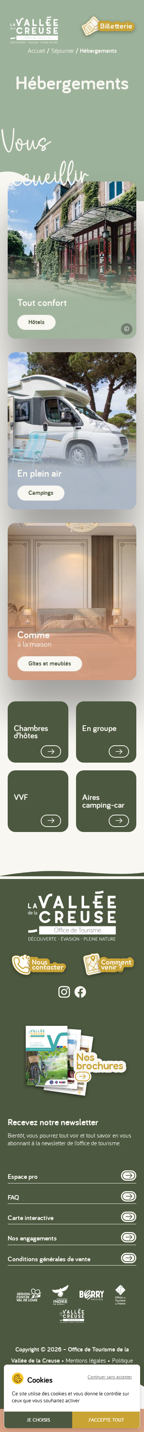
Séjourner (62, 50)
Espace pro (23, 1176)
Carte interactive (30, 1217)
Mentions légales (86, 1360)
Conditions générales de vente (49, 1258)
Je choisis (38, 1420)
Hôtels (36, 322)
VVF (21, 797)
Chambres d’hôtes (31, 732)
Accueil (36, 50)
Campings (40, 493)
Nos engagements (32, 1238)
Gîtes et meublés (49, 663)
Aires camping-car (103, 801)
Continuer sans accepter (110, 1377)
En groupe (99, 728)
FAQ (13, 1197)
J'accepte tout (106, 1420)
